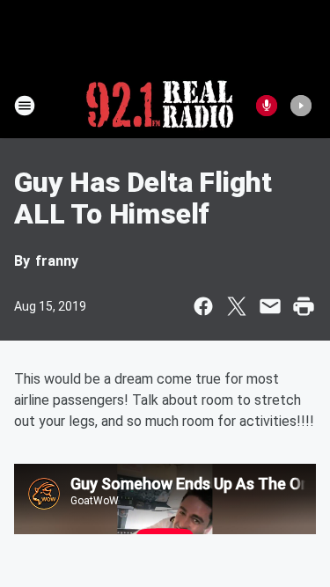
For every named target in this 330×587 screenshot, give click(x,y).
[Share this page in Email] (270, 306)
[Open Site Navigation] (24, 105)
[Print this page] (303, 306)
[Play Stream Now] (301, 105)
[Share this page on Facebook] (203, 306)
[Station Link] (160, 105)
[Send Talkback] (266, 105)
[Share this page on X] (236, 306)
